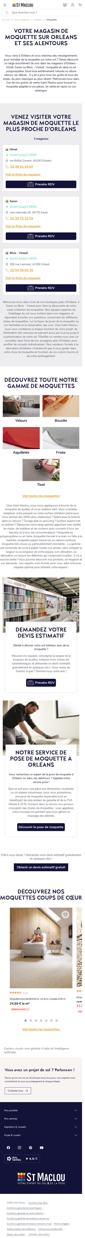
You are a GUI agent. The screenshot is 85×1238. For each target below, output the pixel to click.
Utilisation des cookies (39, 1234)
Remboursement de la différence (21, 1229)
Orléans (38, 19)
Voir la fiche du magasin (23, 174)
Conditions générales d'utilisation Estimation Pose (29, 1223)
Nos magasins (21, 19)
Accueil (6, 19)
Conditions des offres (37, 1203)
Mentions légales (61, 1223)
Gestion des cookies (16, 1234)
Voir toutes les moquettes (41, 1029)
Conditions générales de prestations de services (28, 1218)
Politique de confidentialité (50, 1229)
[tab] (26, 1020)
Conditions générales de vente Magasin (24, 1208)
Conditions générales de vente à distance (25, 1213)
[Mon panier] (80, 5)
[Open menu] (5, 5)
